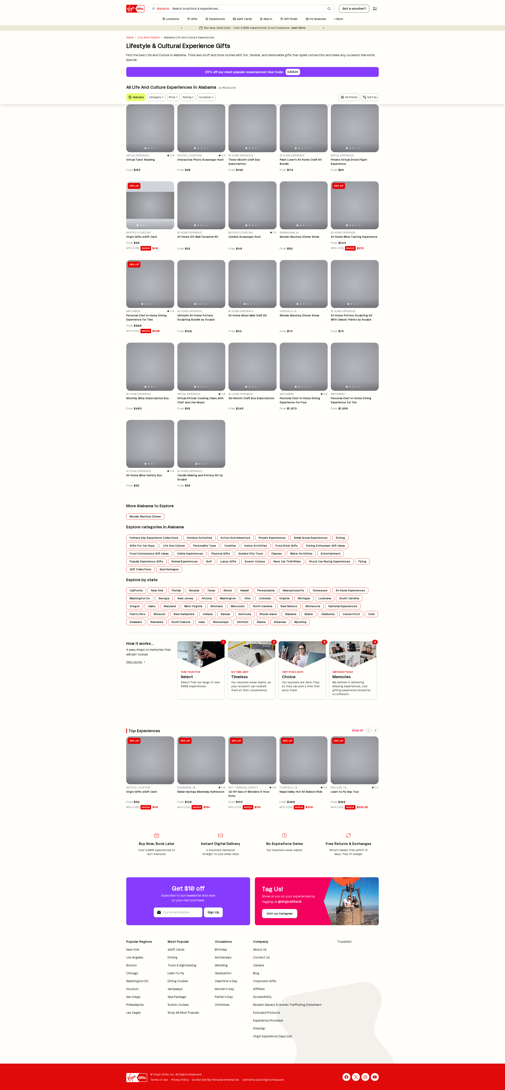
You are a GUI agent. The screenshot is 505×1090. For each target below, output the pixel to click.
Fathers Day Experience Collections (154, 538)
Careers (251, 965)
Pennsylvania (265, 590)
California (136, 590)
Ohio (247, 598)
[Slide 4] (155, 148)
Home (130, 37)
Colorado (265, 598)
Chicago (132, 978)
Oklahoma (327, 614)
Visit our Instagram (280, 913)
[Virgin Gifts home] (135, 9)
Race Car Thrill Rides (287, 561)
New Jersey (186, 598)
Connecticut (351, 614)
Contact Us (254, 957)
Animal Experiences (184, 561)
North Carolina (262, 606)
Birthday (215, 949)
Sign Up (213, 912)
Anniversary (217, 957)
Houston (132, 994)
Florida (176, 590)
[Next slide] (323, 28)
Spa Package (174, 1001)
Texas (211, 590)
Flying (362, 561)
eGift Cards (173, 949)
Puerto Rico (137, 614)
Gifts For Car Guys (142, 545)
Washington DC (137, 986)
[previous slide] (131, 128)
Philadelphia (135, 1009)
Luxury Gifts (228, 561)
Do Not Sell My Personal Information (215, 1084)
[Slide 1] (145, 148)
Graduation (217, 973)
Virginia (284, 598)
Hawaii (244, 590)
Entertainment (330, 553)
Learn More (305, 28)
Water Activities (301, 553)
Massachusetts (293, 590)
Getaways (172, 994)
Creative (230, 545)
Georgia (163, 598)
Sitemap (252, 1033)
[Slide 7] (156, 225)
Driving (340, 538)
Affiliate (251, 989)
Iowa (201, 622)
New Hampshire (184, 614)
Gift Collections (140, 569)
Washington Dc (140, 598)
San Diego (133, 1001)
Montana (216, 606)
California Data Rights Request (263, 1084)
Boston (131, 970)
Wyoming (300, 622)
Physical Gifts (220, 553)
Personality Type (204, 545)
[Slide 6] (311, 148)
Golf (209, 561)
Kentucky (244, 614)
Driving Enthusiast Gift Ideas (325, 545)
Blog (249, 973)
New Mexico (289, 606)
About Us (252, 949)
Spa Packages (169, 569)
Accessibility (255, 997)
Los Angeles (134, 962)
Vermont (243, 622)
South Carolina (349, 598)
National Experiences (342, 606)
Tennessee (319, 590)
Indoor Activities (255, 545)
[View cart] (375, 9)
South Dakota (180, 622)
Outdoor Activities (199, 538)
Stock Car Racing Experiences (329, 561)
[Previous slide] (181, 28)
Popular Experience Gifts (146, 561)
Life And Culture (149, 37)
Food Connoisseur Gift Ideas (149, 553)
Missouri (159, 614)
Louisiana (324, 598)
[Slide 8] (159, 225)
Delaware (136, 622)
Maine (309, 614)
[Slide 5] (207, 148)
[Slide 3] (151, 148)
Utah (371, 614)
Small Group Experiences (310, 538)
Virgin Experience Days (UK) (265, 1041)
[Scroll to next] (375, 730)
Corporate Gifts (257, 981)
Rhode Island (268, 614)
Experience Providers (261, 1025)
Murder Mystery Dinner (145, 516)
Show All (357, 730)
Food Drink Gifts (286, 545)
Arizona (207, 598)
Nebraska (156, 622)
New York (157, 590)
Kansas (225, 614)
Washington (228, 598)
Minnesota (313, 606)
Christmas (216, 1009)
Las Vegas (133, 1017)
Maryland (170, 606)
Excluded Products (259, 1017)
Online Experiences (190, 553)
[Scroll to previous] (368, 730)
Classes (276, 553)
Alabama (290, 614)
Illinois (228, 590)
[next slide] (169, 128)
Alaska (261, 622)
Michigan (304, 598)
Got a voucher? (354, 8)
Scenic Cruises (255, 561)
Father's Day (218, 1001)
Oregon (135, 606)
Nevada (194, 590)
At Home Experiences (350, 590)
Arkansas (280, 622)
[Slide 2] (148, 148)
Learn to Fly (173, 978)
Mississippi (221, 622)
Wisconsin (238, 606)
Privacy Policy (180, 1084)
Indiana (207, 614)
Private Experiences (272, 538)
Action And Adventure (235, 538)
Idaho (151, 606)
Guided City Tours (250, 553)
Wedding (215, 965)
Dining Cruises (175, 986)
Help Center (134, 662)
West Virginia (193, 606)
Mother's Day (219, 994)
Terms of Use (159, 1084)
